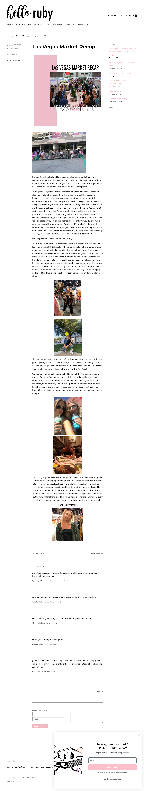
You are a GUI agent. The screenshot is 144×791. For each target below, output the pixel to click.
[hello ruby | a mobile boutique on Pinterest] (118, 16)
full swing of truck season (121, 73)
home (10, 25)
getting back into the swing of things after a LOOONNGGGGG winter (123, 51)
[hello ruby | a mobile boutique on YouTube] (121, 16)
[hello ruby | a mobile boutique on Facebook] (108, 16)
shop (36, 25)
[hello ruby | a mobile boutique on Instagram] (111, 16)
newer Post (95, 553)
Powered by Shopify (13, 781)
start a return (47, 767)
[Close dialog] (139, 735)
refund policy (33, 767)
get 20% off (112, 767)
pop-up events (23, 25)
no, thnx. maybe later (112, 779)
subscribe (112, 108)
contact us (83, 25)
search (10, 767)
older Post (40, 553)
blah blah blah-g (21, 36)
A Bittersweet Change (118, 99)
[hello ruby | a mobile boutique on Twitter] (115, 16)
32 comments (12, 54)
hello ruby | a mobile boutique (24, 778)
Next (98, 691)
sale (47, 25)
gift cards (57, 25)
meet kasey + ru (116, 91)
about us (69, 25)
